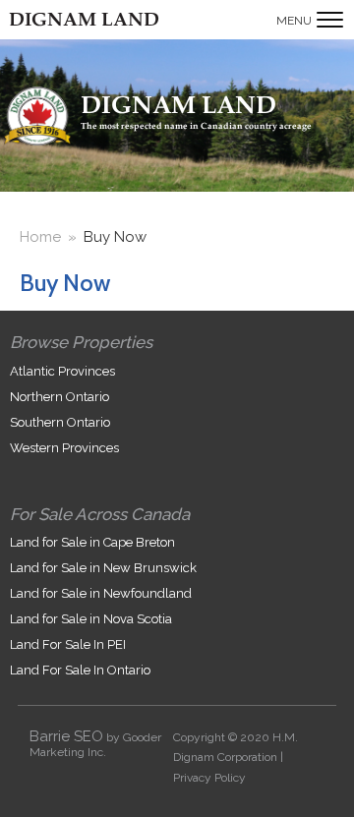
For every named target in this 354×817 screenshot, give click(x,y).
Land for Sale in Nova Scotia (91, 619)
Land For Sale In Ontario (80, 670)
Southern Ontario (60, 422)
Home (40, 237)
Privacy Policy (209, 778)
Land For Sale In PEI (68, 644)
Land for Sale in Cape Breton (92, 542)
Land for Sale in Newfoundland (101, 593)
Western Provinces (64, 447)
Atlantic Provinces (62, 371)
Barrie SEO (66, 736)
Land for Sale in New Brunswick (103, 567)
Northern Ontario (59, 396)
